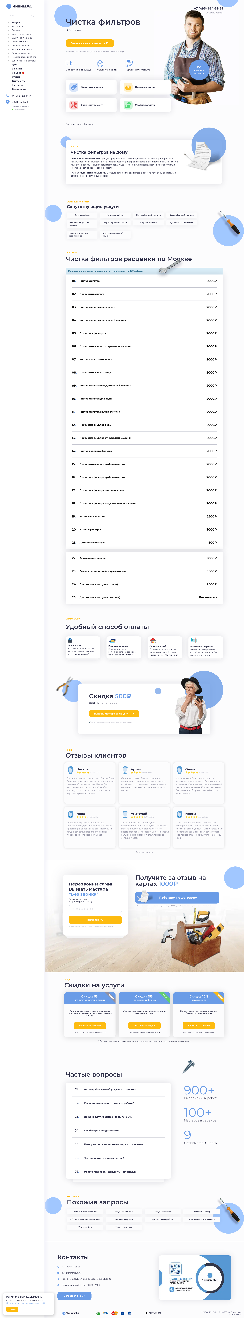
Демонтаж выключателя (181, 223)
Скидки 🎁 (18, 73)
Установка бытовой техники (201, 1219)
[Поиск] (32, 15)
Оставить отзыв (144, 852)
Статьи (16, 77)
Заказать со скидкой (144, 1025)
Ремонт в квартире (22, 53)
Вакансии (17, 68)
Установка (17, 26)
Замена (16, 30)
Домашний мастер (201, 1212)
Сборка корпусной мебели (115, 223)
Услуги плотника (163, 1212)
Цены (15, 64)
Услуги (16, 22)
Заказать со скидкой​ (90, 1025)
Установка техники (22, 49)
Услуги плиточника (124, 1212)
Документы (18, 81)
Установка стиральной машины (79, 224)
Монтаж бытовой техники (148, 215)
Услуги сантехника (22, 38)
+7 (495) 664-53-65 (21, 96)
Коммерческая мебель (24, 57)
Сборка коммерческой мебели (85, 1219)
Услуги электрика (21, 34)
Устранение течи (148, 223)
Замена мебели (82, 215)
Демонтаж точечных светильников (78, 234)
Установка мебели (115, 215)
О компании (19, 89)
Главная (70, 124)
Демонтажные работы (24, 61)
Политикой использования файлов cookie (26, 1303)
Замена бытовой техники (182, 215)
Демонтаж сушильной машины (112, 234)
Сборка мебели (20, 42)
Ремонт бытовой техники (85, 1212)
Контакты (17, 85)
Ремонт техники (20, 45)
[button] (20, 106)
